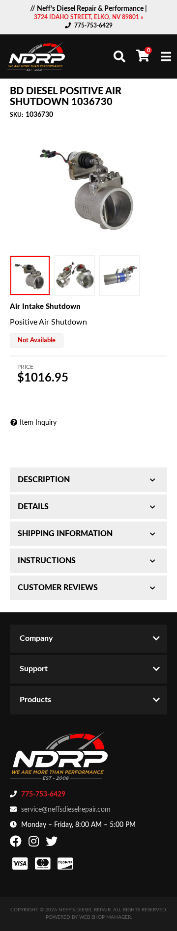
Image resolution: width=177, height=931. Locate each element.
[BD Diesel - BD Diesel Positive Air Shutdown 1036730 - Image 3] (119, 275)
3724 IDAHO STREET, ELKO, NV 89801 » (88, 17)
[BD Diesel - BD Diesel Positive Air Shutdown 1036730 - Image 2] (74, 275)
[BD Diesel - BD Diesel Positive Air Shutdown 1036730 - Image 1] (30, 275)
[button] (119, 56)
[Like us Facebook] (17, 844)
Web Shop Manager (105, 917)
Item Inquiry (38, 422)
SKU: (16, 115)
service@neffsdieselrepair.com (66, 809)
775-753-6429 (93, 25)
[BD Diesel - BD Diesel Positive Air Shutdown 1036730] (88, 186)
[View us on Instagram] (35, 844)
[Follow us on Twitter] (53, 844)
